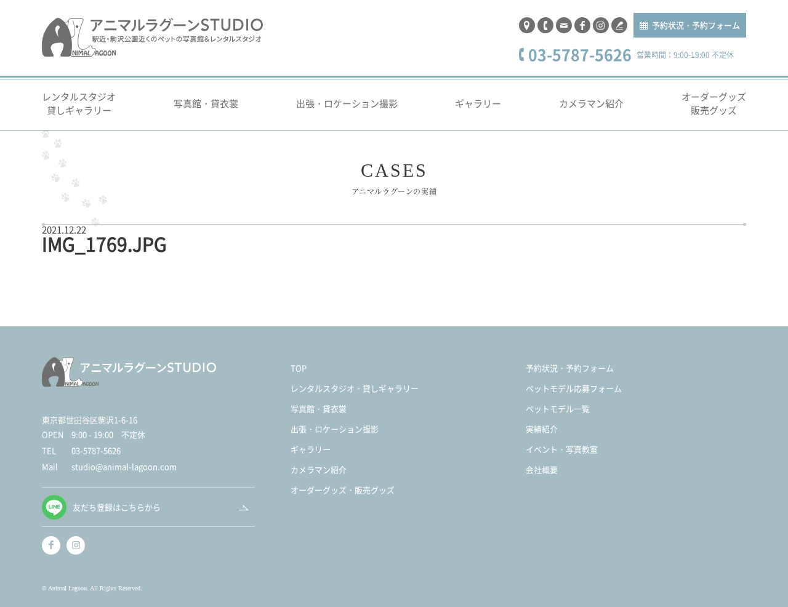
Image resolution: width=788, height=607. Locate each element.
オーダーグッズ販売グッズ (713, 103)
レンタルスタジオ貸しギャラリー (79, 103)
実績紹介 (542, 429)
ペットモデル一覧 (558, 408)
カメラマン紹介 (591, 103)
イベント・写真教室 (562, 449)
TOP (299, 368)
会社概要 (542, 469)
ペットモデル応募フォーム (574, 388)
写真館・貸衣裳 (206, 103)
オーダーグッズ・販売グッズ (343, 490)
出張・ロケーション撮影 (347, 103)
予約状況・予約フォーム (696, 25)
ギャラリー (478, 103)
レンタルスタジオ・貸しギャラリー (355, 388)
